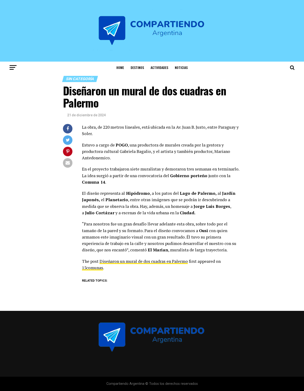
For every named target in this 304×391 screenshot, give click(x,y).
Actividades (159, 67)
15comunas (92, 267)
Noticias (181, 67)
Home (120, 67)
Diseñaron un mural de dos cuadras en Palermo (144, 261)
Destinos (137, 67)
